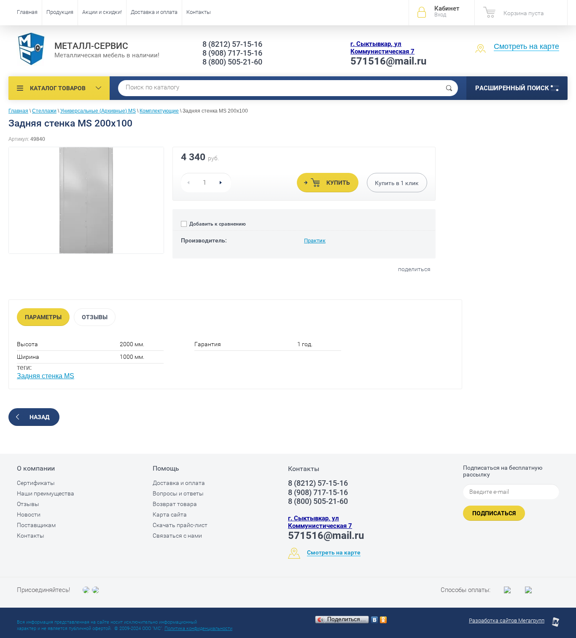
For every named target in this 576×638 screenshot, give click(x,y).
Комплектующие (159, 111)
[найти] (449, 88)
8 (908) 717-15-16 (232, 52)
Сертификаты (36, 482)
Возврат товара (175, 504)
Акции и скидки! (102, 12)
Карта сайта (170, 514)
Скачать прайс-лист (180, 525)
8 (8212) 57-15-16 (232, 44)
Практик (315, 240)
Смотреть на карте (526, 46)
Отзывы (95, 317)
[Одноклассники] (383, 619)
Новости (28, 514)
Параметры (43, 317)
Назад (39, 417)
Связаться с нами (177, 535)
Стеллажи (44, 111)
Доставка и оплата (154, 12)
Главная (27, 12)
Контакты (198, 12)
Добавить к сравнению (217, 224)
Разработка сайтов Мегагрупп (506, 620)
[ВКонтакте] (374, 619)
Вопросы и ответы (178, 493)
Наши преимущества (45, 493)
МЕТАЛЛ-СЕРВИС (91, 46)
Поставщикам (36, 525)
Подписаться (494, 513)
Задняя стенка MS (45, 376)
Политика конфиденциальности (198, 628)
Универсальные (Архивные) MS (98, 111)
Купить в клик (397, 183)
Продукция (59, 12)
